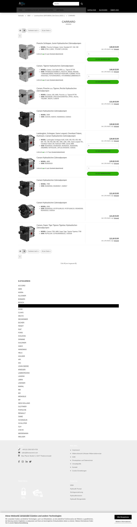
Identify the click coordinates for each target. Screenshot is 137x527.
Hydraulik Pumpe (76, 489)
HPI (19, 359)
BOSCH (21, 302)
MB (19, 390)
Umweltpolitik (76, 464)
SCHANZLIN (22, 420)
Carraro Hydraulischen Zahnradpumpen (52, 111)
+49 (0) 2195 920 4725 (30, 449)
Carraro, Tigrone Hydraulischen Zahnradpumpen (55, 66)
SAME (20, 416)
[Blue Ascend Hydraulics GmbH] (22, 3)
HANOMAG (22, 349)
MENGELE (22, 396)
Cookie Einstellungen (79, 471)
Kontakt (74, 467)
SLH (19, 427)
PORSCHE (22, 410)
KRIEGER (21, 370)
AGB (73, 457)
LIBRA (20, 380)
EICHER (21, 323)
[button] (101, 3)
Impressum (76, 450)
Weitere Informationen (123, 521)
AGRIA (20, 292)
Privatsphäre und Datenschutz (82, 460)
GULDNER (22, 343)
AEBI (20, 289)
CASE (20, 309)
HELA (20, 353)
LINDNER (21, 383)
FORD (20, 333)
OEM (20, 10)
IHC (19, 363)
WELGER (21, 437)
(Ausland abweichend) (56, 54)
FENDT (21, 326)
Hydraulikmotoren (76, 495)
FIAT (20, 329)
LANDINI (21, 376)
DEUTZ (21, 316)
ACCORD (21, 286)
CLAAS (20, 312)
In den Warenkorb (102, 59)
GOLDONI (22, 336)
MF (19, 400)
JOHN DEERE (23, 366)
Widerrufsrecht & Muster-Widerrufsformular (86, 453)
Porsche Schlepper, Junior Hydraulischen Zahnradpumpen (59, 43)
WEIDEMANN (23, 433)
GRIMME (21, 339)
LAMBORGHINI (24, 373)
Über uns (114, 10)
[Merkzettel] (112, 3)
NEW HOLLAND (24, 403)
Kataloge (92, 10)
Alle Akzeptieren (123, 517)
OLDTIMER (22, 406)
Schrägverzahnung (76, 492)
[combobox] (33, 31)
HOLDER (21, 356)
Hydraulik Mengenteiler (78, 499)
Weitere (60, 10)
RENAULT (22, 413)
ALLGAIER (22, 296)
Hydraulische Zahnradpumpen (39, 10)
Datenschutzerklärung (21, 523)
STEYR (21, 430)
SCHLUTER (22, 423)
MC (19, 393)
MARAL (21, 386)
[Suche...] (81, 4)
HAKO (20, 346)
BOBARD (21, 299)
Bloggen (103, 10)
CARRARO (22, 306)
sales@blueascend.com (30, 453)
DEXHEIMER (23, 319)
